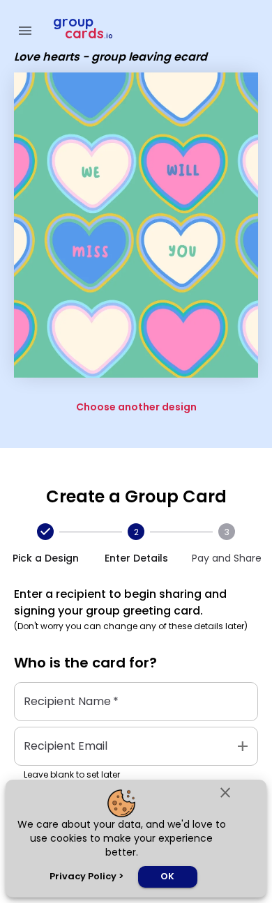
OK (167, 876)
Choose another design (136, 407)
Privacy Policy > (86, 876)
